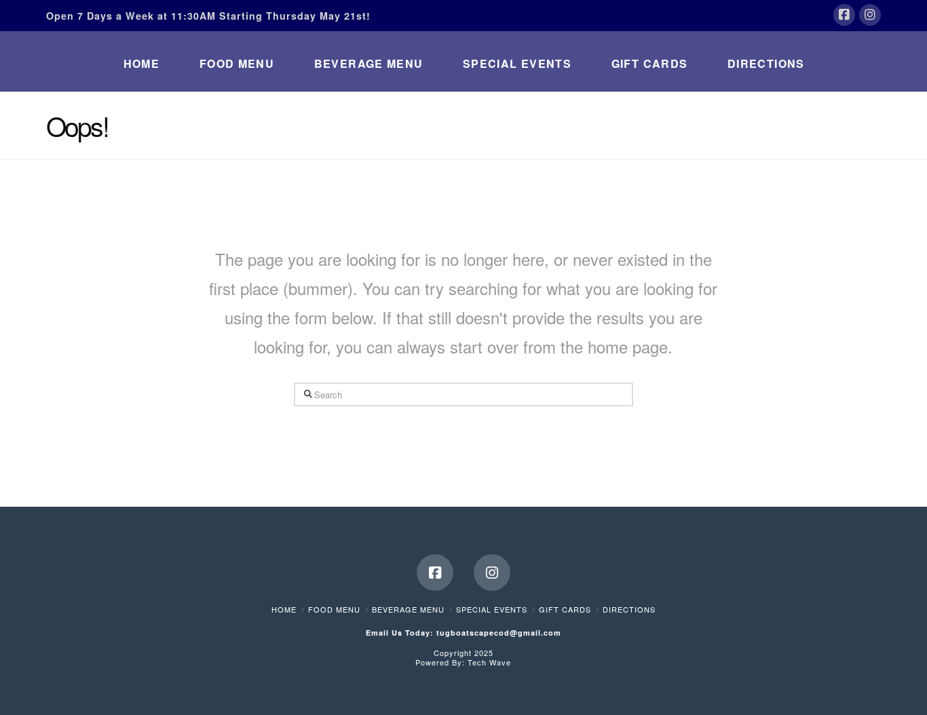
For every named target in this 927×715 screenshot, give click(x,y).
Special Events (491, 609)
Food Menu (334, 609)
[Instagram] (870, 15)
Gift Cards (565, 609)
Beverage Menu (408, 609)
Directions (629, 609)
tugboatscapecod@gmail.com (498, 632)
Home (284, 609)
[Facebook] (844, 15)
